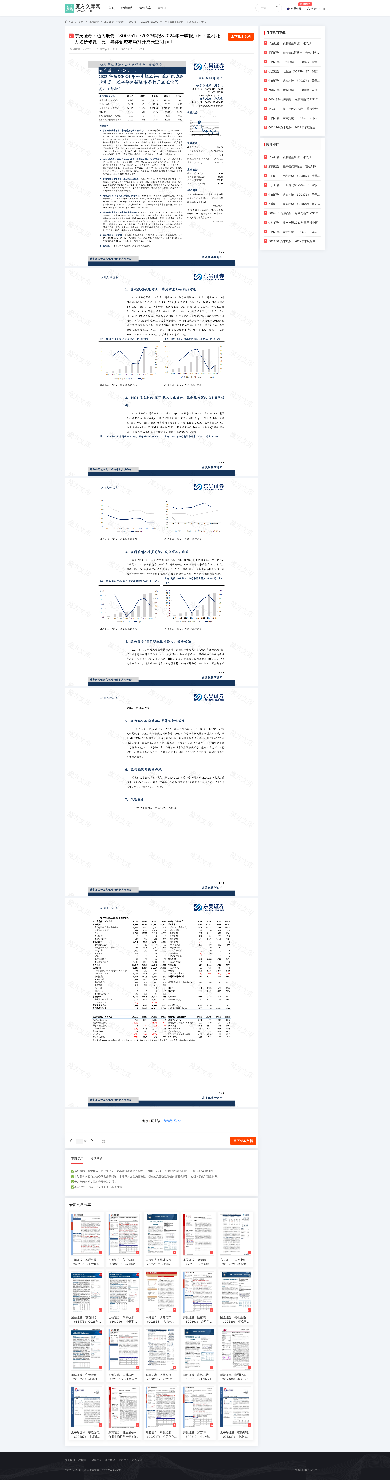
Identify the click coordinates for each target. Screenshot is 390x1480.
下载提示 (77, 1158)
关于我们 (70, 1460)
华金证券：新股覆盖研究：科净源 (289, 43)
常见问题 (96, 1158)
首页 (112, 8)
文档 (81, 21)
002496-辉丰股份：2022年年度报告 (291, 127)
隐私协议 (97, 1460)
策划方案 (145, 8)
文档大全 (94, 21)
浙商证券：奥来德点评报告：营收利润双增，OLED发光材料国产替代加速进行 (294, 52)
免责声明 (123, 1460)
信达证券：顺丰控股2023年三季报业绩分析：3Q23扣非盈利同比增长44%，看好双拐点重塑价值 (294, 108)
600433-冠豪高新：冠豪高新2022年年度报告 (294, 99)
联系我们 (83, 1460)
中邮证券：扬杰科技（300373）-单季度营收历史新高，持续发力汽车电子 (294, 80)
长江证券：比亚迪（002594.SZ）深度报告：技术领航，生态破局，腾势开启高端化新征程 (294, 71)
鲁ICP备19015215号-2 (307, 1469)
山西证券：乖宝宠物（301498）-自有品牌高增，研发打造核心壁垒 (294, 118)
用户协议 (110, 1460)
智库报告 (127, 8)
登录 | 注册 (317, 8)
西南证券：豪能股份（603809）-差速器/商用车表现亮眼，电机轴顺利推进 (294, 90)
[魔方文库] (83, 8)
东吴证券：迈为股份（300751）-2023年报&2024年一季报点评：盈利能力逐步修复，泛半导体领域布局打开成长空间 (155, 21)
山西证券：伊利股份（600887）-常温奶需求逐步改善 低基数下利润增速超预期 (294, 62)
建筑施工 (163, 8)
